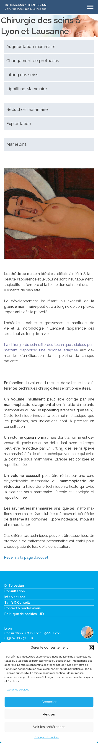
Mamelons (16, 144)
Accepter (49, 702)
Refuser (49, 714)
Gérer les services (18, 689)
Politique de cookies (46, 737)
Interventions (14, 597)
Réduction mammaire (27, 109)
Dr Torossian (14, 585)
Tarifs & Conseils (17, 602)
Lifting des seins (22, 74)
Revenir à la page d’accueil (26, 557)
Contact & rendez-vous (22, 608)
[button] (91, 647)
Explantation (18, 123)
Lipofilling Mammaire (26, 88)
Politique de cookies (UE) (24, 614)
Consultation (14, 591)
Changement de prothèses (32, 60)
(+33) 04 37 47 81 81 (18, 638)
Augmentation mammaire (31, 46)
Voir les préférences (49, 727)
